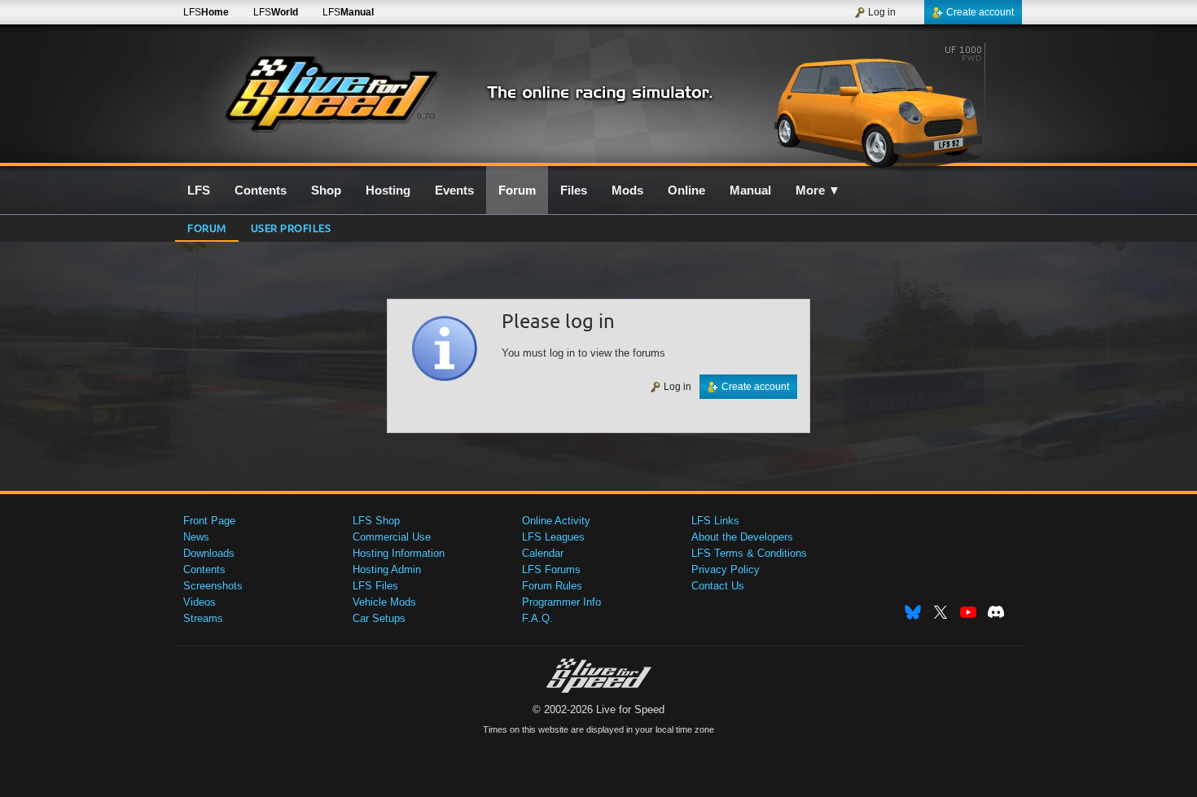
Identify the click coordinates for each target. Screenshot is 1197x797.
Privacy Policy (725, 569)
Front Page (209, 521)
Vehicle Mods (384, 602)
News (196, 537)
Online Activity (556, 521)
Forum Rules (552, 586)
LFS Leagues (553, 537)
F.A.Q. (537, 618)
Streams (203, 618)
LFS (206, 12)
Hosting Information (399, 553)
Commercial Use (392, 537)
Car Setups (379, 618)
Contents (204, 569)
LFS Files (375, 586)
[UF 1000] (882, 103)
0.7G (426, 116)
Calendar (542, 553)
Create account (980, 12)
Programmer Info (561, 602)
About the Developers (742, 537)
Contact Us (717, 586)
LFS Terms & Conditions (749, 553)
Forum (206, 227)
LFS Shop (376, 521)
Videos (199, 602)
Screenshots (213, 586)
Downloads (209, 553)
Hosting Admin (387, 569)
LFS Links (715, 521)
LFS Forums (551, 569)
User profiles (291, 227)
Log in (882, 12)
